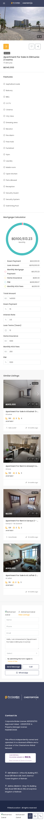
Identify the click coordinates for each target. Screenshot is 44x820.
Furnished (10, 148)
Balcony (9, 90)
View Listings (24, 615)
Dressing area (11, 122)
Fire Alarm (10, 135)
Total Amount (9, 293)
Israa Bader (12, 537)
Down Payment (10, 304)
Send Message (13, 667)
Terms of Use (12, 661)
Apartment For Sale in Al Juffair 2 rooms (24, 575)
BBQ (7, 97)
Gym (8, 154)
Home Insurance (10, 336)
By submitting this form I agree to (20, 660)
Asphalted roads (13, 84)
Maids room (11, 167)
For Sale (7, 53)
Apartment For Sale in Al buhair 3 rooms (24, 411)
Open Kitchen (11, 173)
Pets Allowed (11, 180)
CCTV (8, 103)
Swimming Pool (12, 206)
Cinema (9, 109)
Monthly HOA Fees (11, 346)
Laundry (9, 161)
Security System (13, 199)
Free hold (10, 141)
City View (10, 116)
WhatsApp (23, 673)
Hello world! (12, 428)
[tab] (6, 46)
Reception (10, 186)
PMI (4, 357)
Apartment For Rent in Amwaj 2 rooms (23, 466)
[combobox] (22, 653)
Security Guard (12, 193)
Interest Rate (9, 315)
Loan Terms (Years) (12, 325)
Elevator (9, 129)
